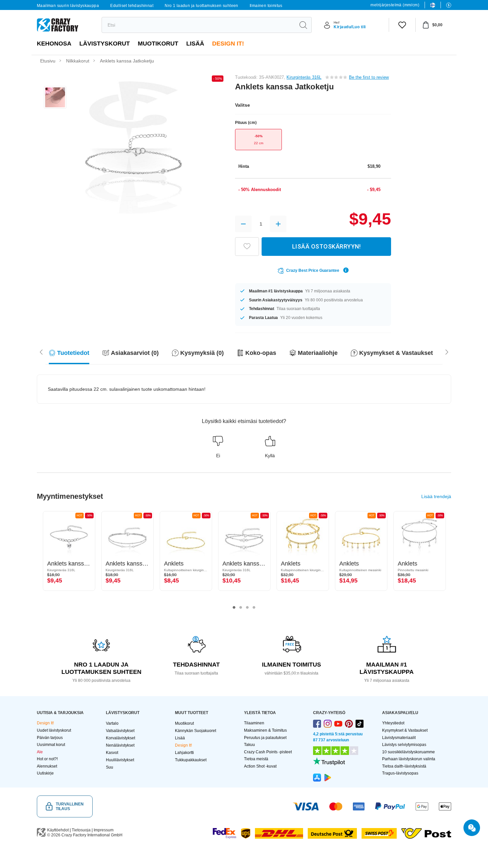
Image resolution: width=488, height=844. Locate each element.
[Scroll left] (447, 352)
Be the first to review (369, 77)
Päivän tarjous (50, 737)
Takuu (249, 744)
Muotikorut (158, 43)
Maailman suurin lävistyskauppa (68, 5)
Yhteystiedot (393, 723)
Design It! (228, 43)
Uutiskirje (45, 773)
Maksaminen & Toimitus (265, 730)
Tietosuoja (81, 830)
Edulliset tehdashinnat (131, 5)
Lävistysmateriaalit (399, 737)
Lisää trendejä (436, 496)
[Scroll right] (41, 352)
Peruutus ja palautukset (265, 737)
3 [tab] (247, 607)
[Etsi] (303, 25)
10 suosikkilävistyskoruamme (408, 752)
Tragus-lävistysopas (400, 773)
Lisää (195, 43)
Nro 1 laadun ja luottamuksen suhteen (201, 5)
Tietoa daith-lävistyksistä (404, 766)
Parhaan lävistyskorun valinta (408, 759)
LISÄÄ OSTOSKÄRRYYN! (326, 246)
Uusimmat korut (51, 744)
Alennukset (47, 766)
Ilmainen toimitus (266, 5)
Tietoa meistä (256, 759)
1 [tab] (234, 607)
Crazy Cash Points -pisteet (268, 752)
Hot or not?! (47, 759)
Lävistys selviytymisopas (404, 744)
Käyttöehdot (58, 830)
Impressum (104, 830)
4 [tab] (254, 607)
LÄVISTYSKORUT (104, 43)
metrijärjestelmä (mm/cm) (394, 5)
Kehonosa (54, 43)
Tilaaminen (254, 723)
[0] (402, 25)
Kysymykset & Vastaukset (405, 730)
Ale (40, 752)
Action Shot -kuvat (260, 766)
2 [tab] (240, 607)
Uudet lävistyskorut (54, 730)
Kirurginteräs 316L (303, 77)
